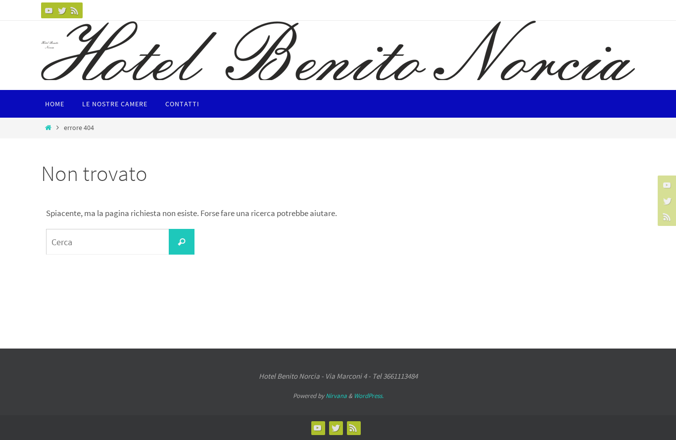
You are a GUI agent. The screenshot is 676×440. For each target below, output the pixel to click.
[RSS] (75, 10)
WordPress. (369, 396)
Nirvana (336, 396)
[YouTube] (49, 10)
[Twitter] (62, 10)
